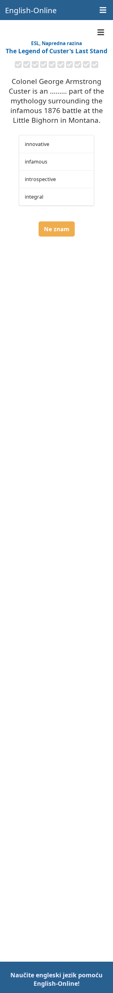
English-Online (31, 10)
